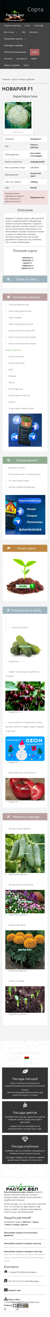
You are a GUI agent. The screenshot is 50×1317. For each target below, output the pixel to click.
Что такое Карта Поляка (19, 480)
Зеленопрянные (16, 389)
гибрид (33, 182)
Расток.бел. (16, 1302)
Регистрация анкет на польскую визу (24, 474)
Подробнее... (15, 661)
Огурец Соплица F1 (20, 627)
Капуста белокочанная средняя (22, 337)
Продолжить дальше (19, 874)
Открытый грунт (35, 174)
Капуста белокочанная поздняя (22, 343)
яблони (26, 1222)
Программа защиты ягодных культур (22, 1243)
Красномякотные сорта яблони (22, 772)
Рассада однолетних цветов (21, 884)
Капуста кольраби (16, 356)
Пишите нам (14, 1290)
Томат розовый (15, 317)
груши (35, 1222)
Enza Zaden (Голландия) (36, 154)
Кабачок (12, 402)
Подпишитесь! (37, 197)
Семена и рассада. (17, 981)
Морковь (12, 376)
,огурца (15, 1224)
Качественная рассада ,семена (18, 1192)
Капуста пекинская (16, 363)
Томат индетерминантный (20, 311)
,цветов (23, 1224)
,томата (8, 1224)
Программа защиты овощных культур (23, 1251)
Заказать (25, 1169)
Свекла (12, 382)
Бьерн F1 (27, 263)
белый (33, 187)
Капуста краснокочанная (19, 395)
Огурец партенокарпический (21, 408)
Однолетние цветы (17, 925)
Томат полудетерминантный (21, 324)
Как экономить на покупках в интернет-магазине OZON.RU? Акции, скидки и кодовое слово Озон (24, 726)
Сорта (14, 79)
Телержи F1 (28, 260)
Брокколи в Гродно (17, 467)
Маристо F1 (28, 268)
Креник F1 (28, 257)
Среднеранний (37, 161)
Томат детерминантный (19, 304)
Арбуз (11, 369)
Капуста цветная (26, 79)
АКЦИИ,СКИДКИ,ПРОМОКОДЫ (22, 487)
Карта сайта (14, 1299)
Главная (5, 79)
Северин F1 (27, 265)
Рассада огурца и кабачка (19, 828)
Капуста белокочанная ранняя (22, 330)
